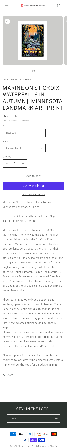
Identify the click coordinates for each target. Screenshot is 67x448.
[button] (7, 5)
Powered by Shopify (47, 446)
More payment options (33, 194)
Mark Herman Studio (28, 446)
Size (5, 126)
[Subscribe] (56, 418)
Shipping (6, 120)
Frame (6, 141)
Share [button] (10, 375)
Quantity (7, 156)
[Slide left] (26, 71)
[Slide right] (41, 71)
